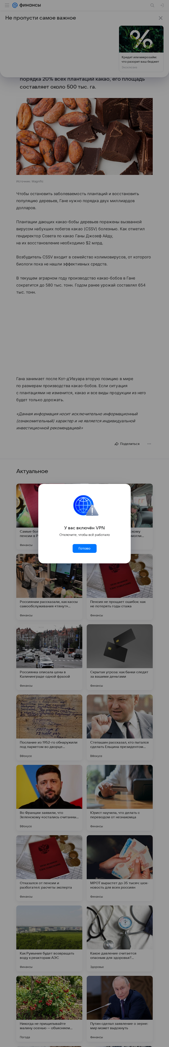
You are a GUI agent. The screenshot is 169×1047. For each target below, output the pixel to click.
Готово (84, 548)
